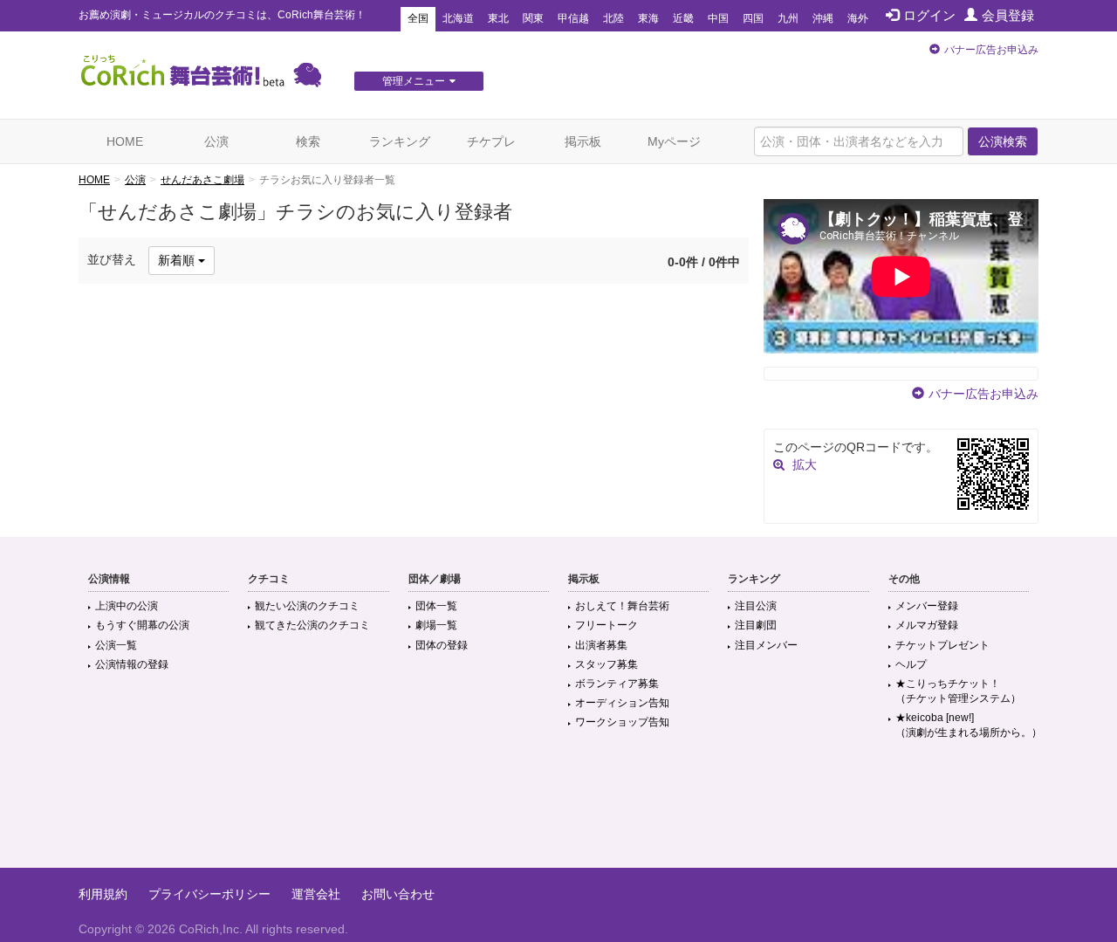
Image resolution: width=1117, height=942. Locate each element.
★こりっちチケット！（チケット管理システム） (958, 691)
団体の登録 (441, 645)
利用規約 (103, 894)
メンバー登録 (926, 606)
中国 (718, 18)
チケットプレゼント (942, 645)
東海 (648, 18)
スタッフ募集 (606, 664)
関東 (533, 18)
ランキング (399, 141)
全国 (418, 18)
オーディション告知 (622, 703)
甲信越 (573, 18)
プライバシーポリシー (209, 894)
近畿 (683, 18)
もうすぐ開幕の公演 (142, 625)
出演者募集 (601, 645)
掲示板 (583, 141)
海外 (857, 18)
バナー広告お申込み (991, 50)
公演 (216, 141)
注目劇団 (756, 625)
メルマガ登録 (926, 625)
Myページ (674, 141)
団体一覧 (436, 606)
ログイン (929, 15)
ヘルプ (911, 664)
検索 (308, 141)
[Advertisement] (558, 811)
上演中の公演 (126, 606)
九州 (788, 18)
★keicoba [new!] (968, 725)
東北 (498, 18)
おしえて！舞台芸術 (622, 606)
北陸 (613, 18)
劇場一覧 (436, 625)
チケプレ (491, 141)
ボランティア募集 (617, 683)
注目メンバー (766, 645)
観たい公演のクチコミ (307, 606)
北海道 (458, 18)
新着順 (178, 260)
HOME (124, 141)
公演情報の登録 (131, 664)
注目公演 (756, 606)
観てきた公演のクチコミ (312, 625)
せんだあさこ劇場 (202, 180)
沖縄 (822, 18)
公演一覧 (116, 645)
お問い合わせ (398, 894)
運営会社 (315, 894)
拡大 (804, 464)
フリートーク (606, 625)
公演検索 (1002, 141)
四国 (753, 18)
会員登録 (1008, 15)
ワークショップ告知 (622, 722)
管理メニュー (413, 81)
